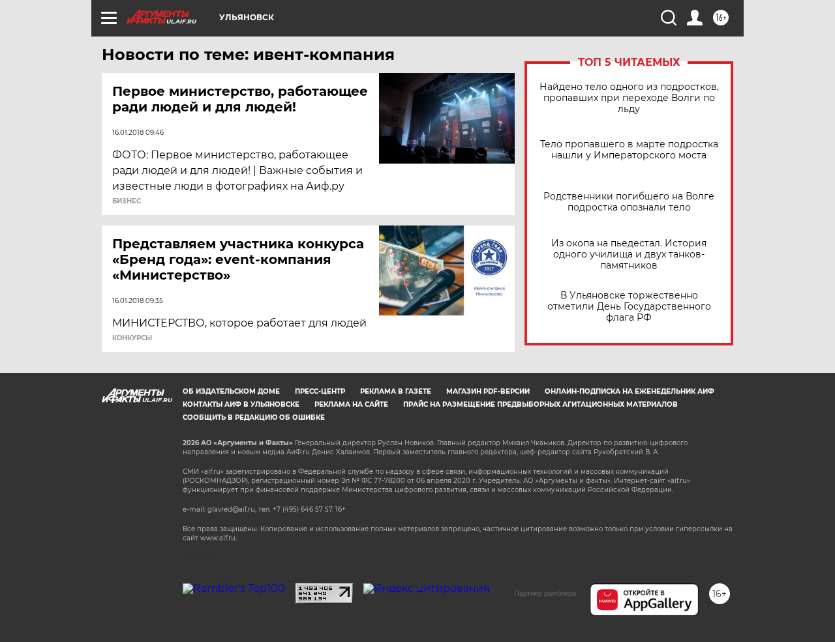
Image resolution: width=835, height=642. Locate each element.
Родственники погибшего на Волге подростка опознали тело (628, 202)
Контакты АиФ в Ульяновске (241, 404)
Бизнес (126, 201)
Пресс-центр (320, 391)
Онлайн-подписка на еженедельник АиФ (629, 391)
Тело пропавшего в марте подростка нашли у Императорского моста (629, 150)
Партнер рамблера (545, 593)
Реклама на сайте (351, 404)
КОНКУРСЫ (132, 338)
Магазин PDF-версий (488, 391)
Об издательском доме (231, 391)
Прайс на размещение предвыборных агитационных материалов (540, 404)
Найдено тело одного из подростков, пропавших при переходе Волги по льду (629, 98)
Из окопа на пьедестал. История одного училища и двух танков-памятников (628, 254)
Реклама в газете (395, 391)
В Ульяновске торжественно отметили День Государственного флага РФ (629, 306)
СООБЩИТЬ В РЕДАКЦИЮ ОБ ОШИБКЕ (254, 417)
